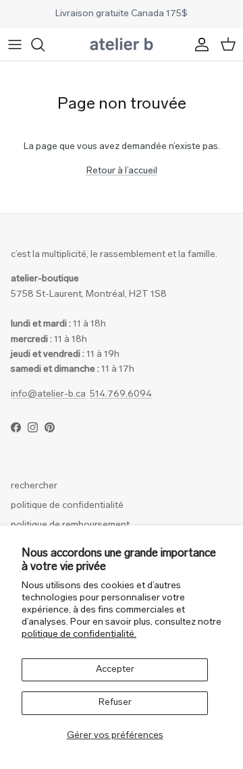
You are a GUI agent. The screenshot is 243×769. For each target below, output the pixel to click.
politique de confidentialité (67, 506)
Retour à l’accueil (121, 171)
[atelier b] (121, 44)
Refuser (115, 702)
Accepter (115, 669)
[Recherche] (44, 44)
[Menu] (15, 44)
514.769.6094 (121, 394)
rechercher (34, 486)
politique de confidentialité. (79, 634)
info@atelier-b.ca (48, 394)
